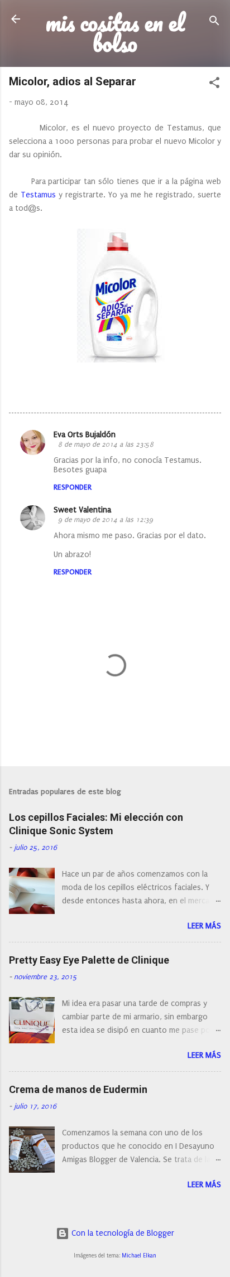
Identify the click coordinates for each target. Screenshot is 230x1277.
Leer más (204, 926)
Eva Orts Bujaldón (85, 434)
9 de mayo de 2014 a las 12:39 (105, 520)
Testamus (38, 195)
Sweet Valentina (82, 510)
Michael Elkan (139, 1255)
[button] (214, 85)
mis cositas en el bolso (115, 32)
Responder (73, 487)
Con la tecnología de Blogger (121, 1233)
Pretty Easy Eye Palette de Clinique (89, 960)
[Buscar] (214, 23)
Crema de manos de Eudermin (78, 1089)
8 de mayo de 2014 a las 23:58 (106, 444)
